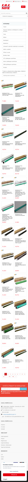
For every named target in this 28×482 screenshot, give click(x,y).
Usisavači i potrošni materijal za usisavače (13, 46)
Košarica (25, 1)
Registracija (4, 440)
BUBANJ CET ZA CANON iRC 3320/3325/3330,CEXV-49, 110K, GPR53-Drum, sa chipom (7, 192)
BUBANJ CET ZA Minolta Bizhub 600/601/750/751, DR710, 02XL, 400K (6, 337)
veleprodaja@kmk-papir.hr (9, 414)
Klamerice (5, 43)
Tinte (4, 34)
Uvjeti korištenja (5, 443)
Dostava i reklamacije (6, 445)
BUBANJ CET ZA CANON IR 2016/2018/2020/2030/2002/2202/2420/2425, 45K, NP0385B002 (11, 143)
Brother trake (6, 55)
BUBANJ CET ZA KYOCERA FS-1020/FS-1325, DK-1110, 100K (7, 264)
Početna (3, 424)
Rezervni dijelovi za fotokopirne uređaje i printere (13, 30)
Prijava (2, 438)
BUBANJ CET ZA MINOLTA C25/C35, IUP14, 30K (19, 361)
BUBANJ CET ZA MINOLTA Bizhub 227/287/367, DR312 (6, 312)
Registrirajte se (17, 1)
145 (9, 376)
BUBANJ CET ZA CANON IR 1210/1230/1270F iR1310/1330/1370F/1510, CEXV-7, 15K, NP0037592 (7, 119)
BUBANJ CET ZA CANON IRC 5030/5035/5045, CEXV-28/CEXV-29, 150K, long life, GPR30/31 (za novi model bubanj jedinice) (20, 193)
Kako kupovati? (4, 436)
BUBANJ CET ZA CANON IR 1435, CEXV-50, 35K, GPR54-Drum (20, 118)
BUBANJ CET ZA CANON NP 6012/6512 (20, 215)
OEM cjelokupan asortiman (9, 64)
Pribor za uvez (6, 52)
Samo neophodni (14, 471)
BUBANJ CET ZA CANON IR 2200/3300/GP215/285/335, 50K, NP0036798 (21, 143)
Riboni (4, 37)
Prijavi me (23, 389)
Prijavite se (9, 1)
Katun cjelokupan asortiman (10, 61)
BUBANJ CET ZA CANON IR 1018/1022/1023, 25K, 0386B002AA (19, 95)
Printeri (5, 67)
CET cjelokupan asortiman (9, 58)
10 (3, 376)
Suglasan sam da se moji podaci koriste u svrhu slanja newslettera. (13, 392)
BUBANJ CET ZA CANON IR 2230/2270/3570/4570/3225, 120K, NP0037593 (8, 167)
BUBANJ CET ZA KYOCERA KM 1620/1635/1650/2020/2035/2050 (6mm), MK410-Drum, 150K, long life (9, 289)
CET (2, 454)
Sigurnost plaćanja (5, 447)
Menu (23, 7)
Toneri (4, 26)
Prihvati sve (14, 474)
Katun (2, 456)
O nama (3, 427)
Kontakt (3, 429)
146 (13, 376)
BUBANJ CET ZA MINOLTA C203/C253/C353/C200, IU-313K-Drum (7, 361)
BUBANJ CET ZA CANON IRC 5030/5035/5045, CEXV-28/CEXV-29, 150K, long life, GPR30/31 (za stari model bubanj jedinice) (7, 217)
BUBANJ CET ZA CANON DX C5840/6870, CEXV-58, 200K (7, 94)
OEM (2, 459)
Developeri (5, 40)
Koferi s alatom (7, 49)
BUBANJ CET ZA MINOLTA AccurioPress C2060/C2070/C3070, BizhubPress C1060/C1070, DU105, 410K (20, 289)
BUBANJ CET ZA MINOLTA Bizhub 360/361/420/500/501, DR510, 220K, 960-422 (19, 313)
